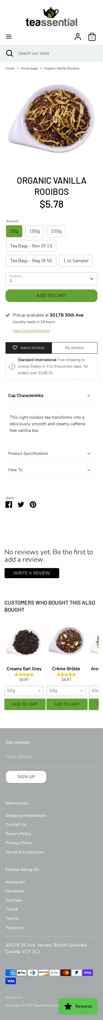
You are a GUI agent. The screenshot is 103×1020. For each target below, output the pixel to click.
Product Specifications (28, 453)
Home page (29, 68)
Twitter (12, 918)
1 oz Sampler (76, 261)
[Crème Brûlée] (66, 642)
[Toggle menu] (8, 36)
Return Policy (18, 833)
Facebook (14, 890)
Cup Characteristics (25, 395)
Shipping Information (25, 815)
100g (34, 231)
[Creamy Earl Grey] (24, 642)
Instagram (15, 881)
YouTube (13, 899)
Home (9, 68)
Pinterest (14, 927)
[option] (51, 120)
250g (56, 231)
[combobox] (24, 691)
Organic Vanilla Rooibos (61, 68)
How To (15, 470)
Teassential (41, 1005)
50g (14, 231)
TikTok (11, 908)
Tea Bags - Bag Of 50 (31, 261)
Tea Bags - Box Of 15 (31, 246)
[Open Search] (9, 53)
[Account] (77, 34)
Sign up (26, 777)
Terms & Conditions (24, 851)
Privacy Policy (18, 842)
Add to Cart (25, 704)
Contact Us (16, 824)
